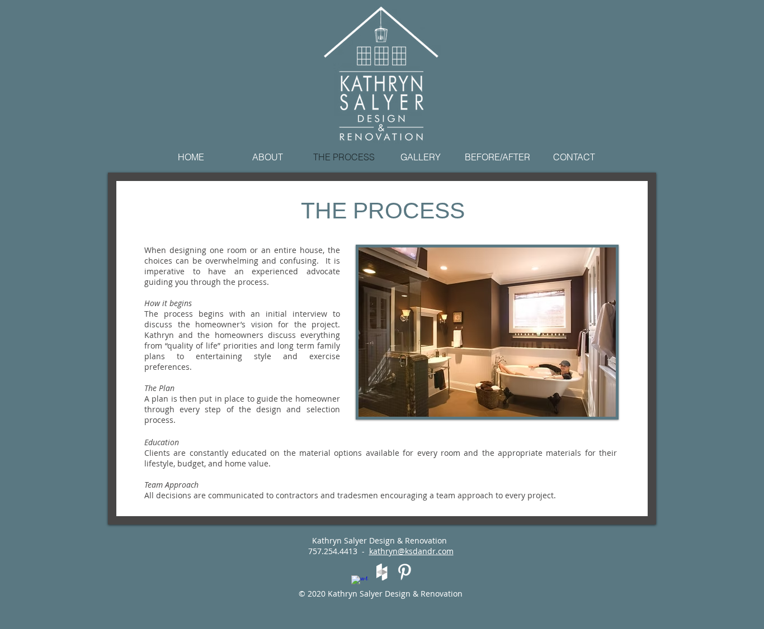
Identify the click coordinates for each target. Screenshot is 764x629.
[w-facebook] (359, 583)
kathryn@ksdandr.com (411, 551)
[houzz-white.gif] (382, 572)
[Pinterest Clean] (404, 572)
